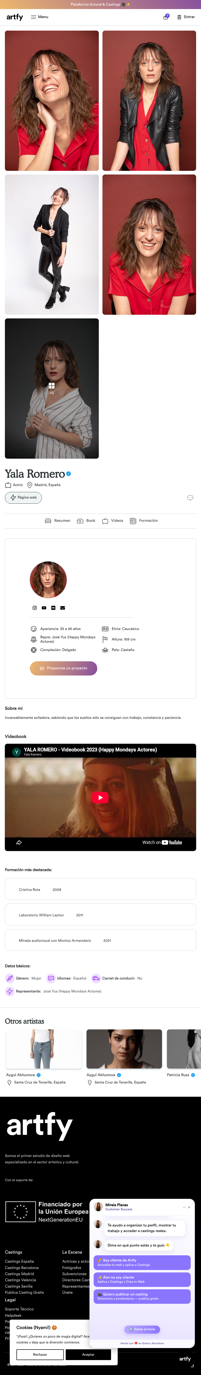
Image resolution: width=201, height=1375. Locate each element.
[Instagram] (34, 607)
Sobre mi (14, 708)
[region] (64, 1342)
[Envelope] (62, 607)
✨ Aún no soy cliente (121, 1279)
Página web (27, 497)
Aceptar (88, 1354)
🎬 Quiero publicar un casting (128, 1296)
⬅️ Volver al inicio (142, 1329)
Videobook (15, 736)
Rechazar (40, 1354)
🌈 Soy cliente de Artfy (124, 1262)
